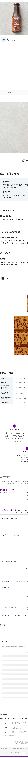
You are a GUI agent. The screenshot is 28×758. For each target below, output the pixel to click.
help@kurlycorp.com (9, 735)
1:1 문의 (5, 727)
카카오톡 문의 (5, 723)
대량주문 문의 (5, 732)
